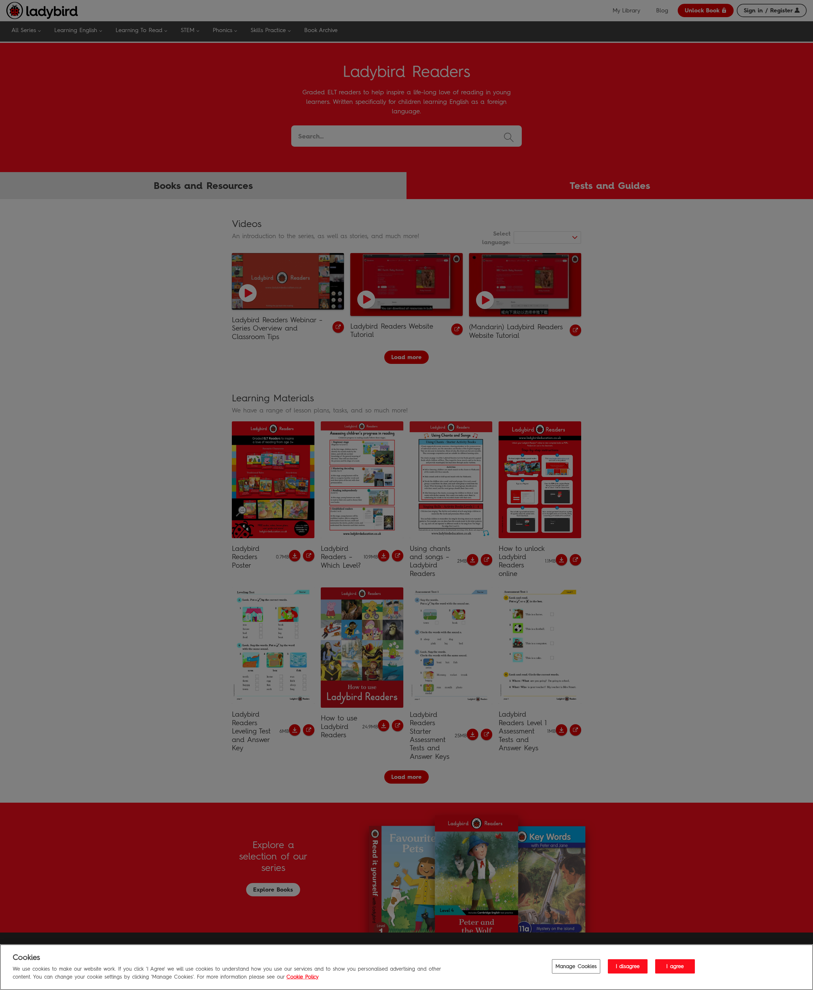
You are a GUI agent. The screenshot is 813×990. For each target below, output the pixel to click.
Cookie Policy (302, 977)
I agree (675, 967)
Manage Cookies (576, 967)
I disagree (628, 967)
